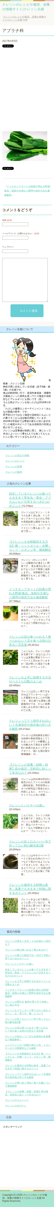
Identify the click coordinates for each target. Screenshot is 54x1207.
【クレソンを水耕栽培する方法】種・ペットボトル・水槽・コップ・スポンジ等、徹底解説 (30, 545)
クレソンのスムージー (17, 1100)
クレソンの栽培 (13, 472)
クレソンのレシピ (14, 461)
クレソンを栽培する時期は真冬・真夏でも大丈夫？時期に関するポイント (30, 888)
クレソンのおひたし (16, 1105)
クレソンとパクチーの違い (27, 805)
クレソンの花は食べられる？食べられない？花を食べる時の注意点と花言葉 (30, 640)
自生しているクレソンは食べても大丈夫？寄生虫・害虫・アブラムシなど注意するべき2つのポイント (28, 972)
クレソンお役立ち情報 (17, 455)
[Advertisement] (27, 93)
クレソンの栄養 (13, 466)
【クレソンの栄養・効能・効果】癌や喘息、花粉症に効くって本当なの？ (30, 768)
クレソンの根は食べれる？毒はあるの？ (26, 950)
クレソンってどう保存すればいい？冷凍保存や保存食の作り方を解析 (30, 724)
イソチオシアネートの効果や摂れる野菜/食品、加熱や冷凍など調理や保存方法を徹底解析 (27, 190)
